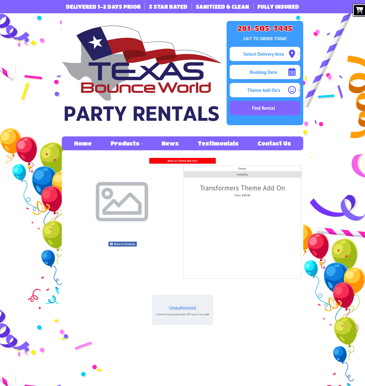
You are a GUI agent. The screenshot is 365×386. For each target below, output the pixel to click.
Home (83, 143)
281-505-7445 (264, 28)
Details (242, 168)
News (170, 143)
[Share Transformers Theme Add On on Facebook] (122, 243)
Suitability (242, 174)
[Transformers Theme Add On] (123, 202)
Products (126, 143)
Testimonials (218, 143)
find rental (263, 108)
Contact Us (274, 143)
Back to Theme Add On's (183, 160)
